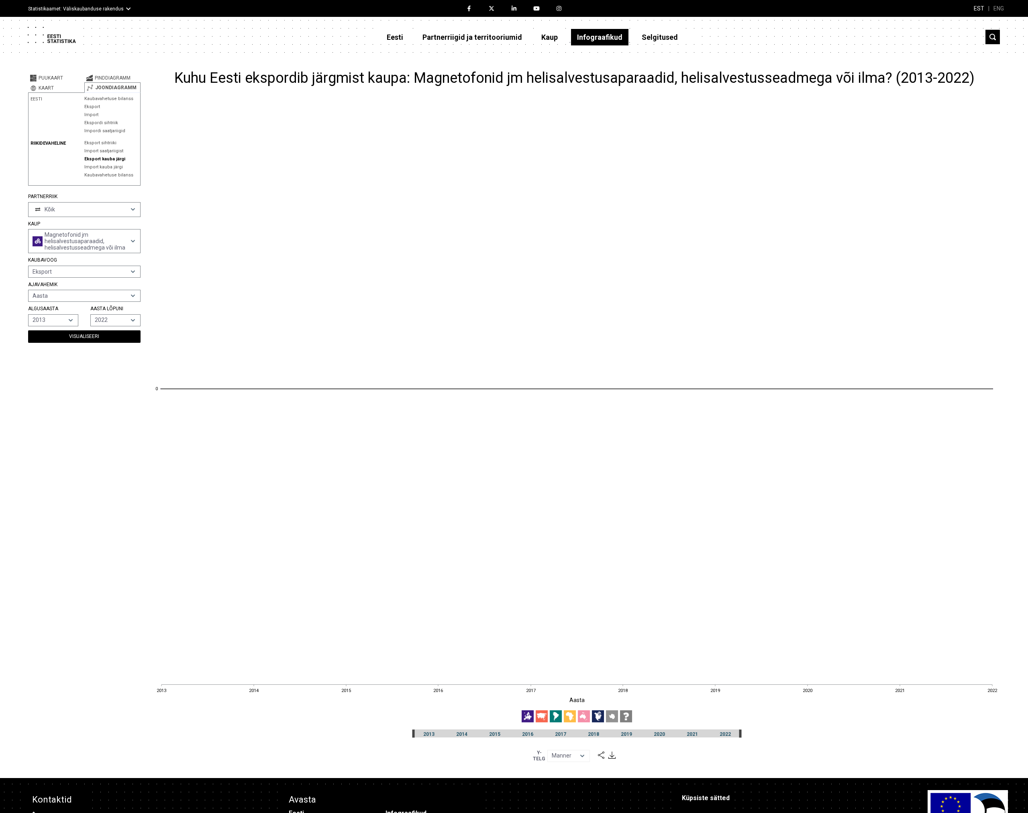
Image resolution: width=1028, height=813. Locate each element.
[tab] (56, 78)
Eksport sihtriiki (100, 142)
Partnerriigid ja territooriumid (472, 37)
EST (979, 8)
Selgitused (660, 37)
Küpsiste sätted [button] (706, 798)
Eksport (92, 106)
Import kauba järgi (103, 167)
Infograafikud (599, 37)
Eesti (395, 37)
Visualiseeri (84, 336)
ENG (998, 8)
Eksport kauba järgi (104, 159)
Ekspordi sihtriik (101, 122)
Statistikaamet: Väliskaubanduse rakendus (76, 9)
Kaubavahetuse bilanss (108, 98)
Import (91, 114)
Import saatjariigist (103, 151)
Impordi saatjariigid (104, 130)
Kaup (549, 37)
